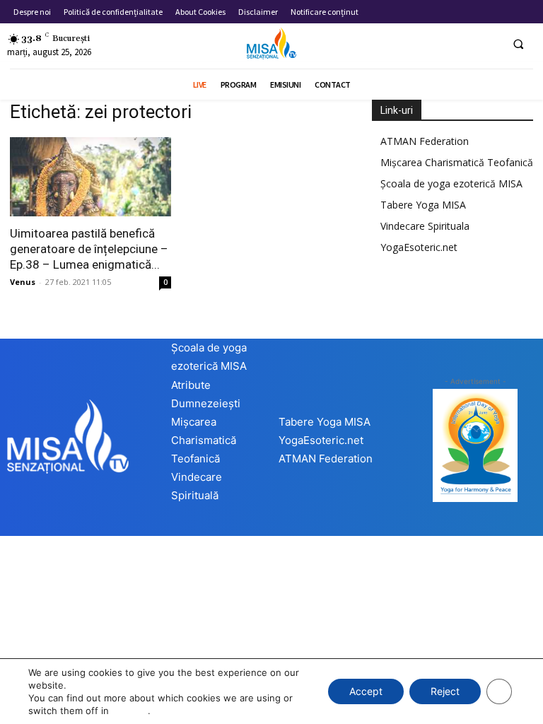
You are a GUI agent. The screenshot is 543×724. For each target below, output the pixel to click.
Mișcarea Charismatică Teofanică (456, 162)
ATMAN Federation (424, 141)
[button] (518, 44)
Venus (22, 281)
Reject (445, 691)
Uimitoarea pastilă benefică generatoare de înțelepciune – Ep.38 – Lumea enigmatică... (89, 249)
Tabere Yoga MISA (423, 204)
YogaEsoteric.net (418, 247)
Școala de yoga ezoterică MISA (451, 183)
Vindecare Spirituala (424, 226)
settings (130, 710)
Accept (366, 691)
